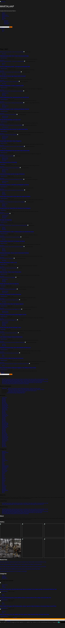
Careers (3, 455)
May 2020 (4, 431)
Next (3, 373)
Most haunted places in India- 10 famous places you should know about (13, 225)
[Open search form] (0, 25)
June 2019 (4, 443)
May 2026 (4, 401)
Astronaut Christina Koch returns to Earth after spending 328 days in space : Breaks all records (26, 389)
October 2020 (4, 425)
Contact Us (6, 20)
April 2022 (4, 413)
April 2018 (4, 445)
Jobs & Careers (5, 470)
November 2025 (5, 405)
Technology (4, 485)
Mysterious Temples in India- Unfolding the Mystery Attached (11, 102)
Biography (4, 451)
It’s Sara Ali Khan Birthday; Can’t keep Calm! (8, 114)
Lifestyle (3, 193)
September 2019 (5, 439)
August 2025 (4, 408)
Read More (2, 60)
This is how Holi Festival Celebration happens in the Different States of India (14, 363)
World (3, 492)
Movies (3, 473)
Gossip (3, 463)
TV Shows (4, 488)
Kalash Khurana (4, 78)
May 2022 (4, 412)
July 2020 (3, 428)
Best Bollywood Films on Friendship (7, 156)
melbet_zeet (4, 388)
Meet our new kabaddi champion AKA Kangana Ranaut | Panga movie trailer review (24, 388)
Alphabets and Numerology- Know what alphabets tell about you (12, 342)
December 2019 (5, 436)
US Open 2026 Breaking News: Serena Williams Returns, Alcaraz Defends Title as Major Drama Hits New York (23, 380)
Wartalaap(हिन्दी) (5, 490)
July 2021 (3, 417)
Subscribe (3, 28)
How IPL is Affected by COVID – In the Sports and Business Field (12, 61)
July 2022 (3, 411)
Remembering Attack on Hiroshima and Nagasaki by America (11, 179)
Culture (3, 104)
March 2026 (4, 403)
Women (3, 491)
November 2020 (5, 424)
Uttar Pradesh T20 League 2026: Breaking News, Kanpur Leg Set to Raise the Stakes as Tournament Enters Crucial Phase (25, 381)
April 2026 (4, 402)
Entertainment (5, 15)
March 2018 (4, 446)
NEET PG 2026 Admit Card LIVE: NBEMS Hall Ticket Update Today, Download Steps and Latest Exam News (22, 382)
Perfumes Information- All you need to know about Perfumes (11, 246)
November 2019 (5, 437)
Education (4, 53)
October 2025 (4, 406)
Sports (3, 17)
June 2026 (4, 399)
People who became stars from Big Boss (7, 277)
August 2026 (4, 397)
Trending (3, 280)
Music (3, 474)
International (4, 216)
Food (3, 354)
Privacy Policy (6, 22)
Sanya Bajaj (3, 164)
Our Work (4, 18)
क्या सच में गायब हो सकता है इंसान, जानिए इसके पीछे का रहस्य (16, 392)
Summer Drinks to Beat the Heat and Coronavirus (9, 353)
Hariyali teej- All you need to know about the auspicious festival (12, 190)
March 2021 (4, 422)
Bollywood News (5, 116)
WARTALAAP (7, 6)
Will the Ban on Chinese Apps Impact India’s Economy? (10, 72)
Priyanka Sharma (4, 99)
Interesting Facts (5, 93)
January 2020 (4, 435)
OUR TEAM (6, 24)
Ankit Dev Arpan (4, 58)
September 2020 (5, 426)
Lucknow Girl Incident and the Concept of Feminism (10, 167)
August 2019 (4, 441)
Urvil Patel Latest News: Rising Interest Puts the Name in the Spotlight (15, 383)
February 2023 (5, 409)
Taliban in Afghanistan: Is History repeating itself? (9, 81)
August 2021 (4, 416)
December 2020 (5, 423)
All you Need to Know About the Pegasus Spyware (9, 299)
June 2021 (4, 418)
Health (3, 356)
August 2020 (4, 427)
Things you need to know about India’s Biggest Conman (10, 309)
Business (3, 12)
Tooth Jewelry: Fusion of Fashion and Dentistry (17, 391)
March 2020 (4, 433)
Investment (4, 469)
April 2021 (4, 421)
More (3, 19)
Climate (3, 457)
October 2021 (4, 414)
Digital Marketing (4, 591)
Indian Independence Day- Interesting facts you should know (11, 91)
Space (3, 482)
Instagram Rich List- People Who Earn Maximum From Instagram (12, 201)
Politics (3, 479)
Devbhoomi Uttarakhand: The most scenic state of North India (12, 146)
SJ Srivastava (3, 210)
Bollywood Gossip (5, 16)
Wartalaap (4, 74)
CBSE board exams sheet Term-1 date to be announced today (11, 51)
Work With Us (4, 578)
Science (3, 481)
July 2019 (3, 442)
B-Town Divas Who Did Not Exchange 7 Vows (8, 320)
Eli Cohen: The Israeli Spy (4, 213)
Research (4, 228)
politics (3, 14)
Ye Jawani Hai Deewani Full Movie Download (8, 289)
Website (3, 575)
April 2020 (4, 432)
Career (3, 454)
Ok (58, 622)
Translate (8, 621)
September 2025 (5, 407)
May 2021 (4, 419)
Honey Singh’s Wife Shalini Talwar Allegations (8, 134)
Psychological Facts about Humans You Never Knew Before (11, 125)
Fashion (3, 248)
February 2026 (5, 404)
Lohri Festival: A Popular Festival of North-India (9, 332)
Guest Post (4, 577)
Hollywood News (5, 465)
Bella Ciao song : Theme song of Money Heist (8, 268)
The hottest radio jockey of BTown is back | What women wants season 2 (23, 390)
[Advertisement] (32, 40)
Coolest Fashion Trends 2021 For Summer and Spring (10, 237)
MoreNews (15, 617)
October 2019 (4, 438)
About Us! (6, 21)
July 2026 (3, 398)
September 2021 (5, 415)
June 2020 (4, 429)
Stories (3, 484)
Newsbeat (4, 478)
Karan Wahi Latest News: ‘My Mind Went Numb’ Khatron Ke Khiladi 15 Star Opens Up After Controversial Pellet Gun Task (25, 379)
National (3, 94)
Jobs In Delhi (4, 471)
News (3, 477)
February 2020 (5, 434)
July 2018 (3, 444)
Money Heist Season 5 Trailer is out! (7, 258)
